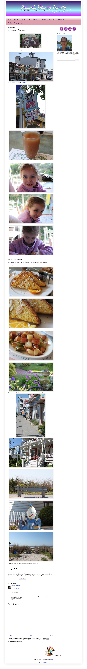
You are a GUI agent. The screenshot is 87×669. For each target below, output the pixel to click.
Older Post (51, 635)
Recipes (16, 19)
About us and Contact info (56, 19)
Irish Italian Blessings (15, 585)
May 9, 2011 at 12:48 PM (15, 588)
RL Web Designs (45, 662)
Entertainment (33, 19)
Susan (13, 578)
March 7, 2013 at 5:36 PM (15, 601)
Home (31, 635)
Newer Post (10, 635)
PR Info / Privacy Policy (15, 23)
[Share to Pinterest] (25, 579)
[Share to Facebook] (23, 579)
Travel (9, 19)
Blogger (51, 659)
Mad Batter (23, 82)
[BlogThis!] (21, 579)
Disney (23, 19)
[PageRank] (58, 656)
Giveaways (43, 19)
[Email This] (20, 579)
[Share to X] (22, 579)
